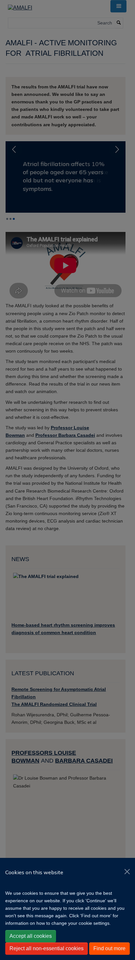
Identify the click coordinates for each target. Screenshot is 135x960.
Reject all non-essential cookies (47, 948)
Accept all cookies (31, 936)
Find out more (109, 948)
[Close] (127, 871)
